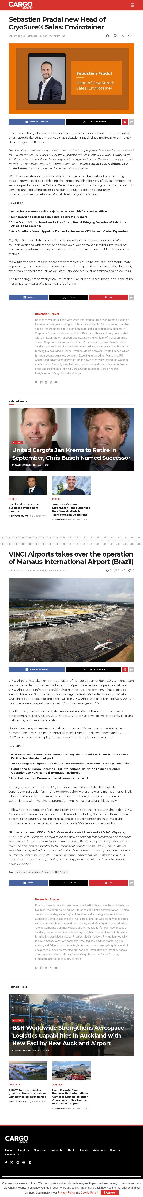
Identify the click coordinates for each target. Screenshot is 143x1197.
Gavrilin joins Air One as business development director (24, 508)
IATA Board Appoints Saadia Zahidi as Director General (49, 216)
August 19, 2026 (42, 1050)
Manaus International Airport (33, 872)
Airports (33, 570)
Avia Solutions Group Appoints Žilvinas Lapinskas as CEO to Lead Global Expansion (69, 231)
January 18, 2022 (17, 36)
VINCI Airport (60, 872)
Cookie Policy (89, 1192)
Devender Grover (47, 314)
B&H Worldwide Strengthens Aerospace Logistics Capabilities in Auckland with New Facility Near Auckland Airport (68, 1035)
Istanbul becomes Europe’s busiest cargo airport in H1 (49, 778)
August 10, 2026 (82, 520)
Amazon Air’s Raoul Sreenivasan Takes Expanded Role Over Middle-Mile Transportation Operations (71, 509)
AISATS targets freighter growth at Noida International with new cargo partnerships (70, 763)
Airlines (18, 1020)
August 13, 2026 (38, 516)
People (33, 36)
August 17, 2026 (82, 1109)
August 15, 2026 (42, 465)
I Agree (109, 1192)
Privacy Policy (66, 1192)
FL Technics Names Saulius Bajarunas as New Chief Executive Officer (59, 211)
